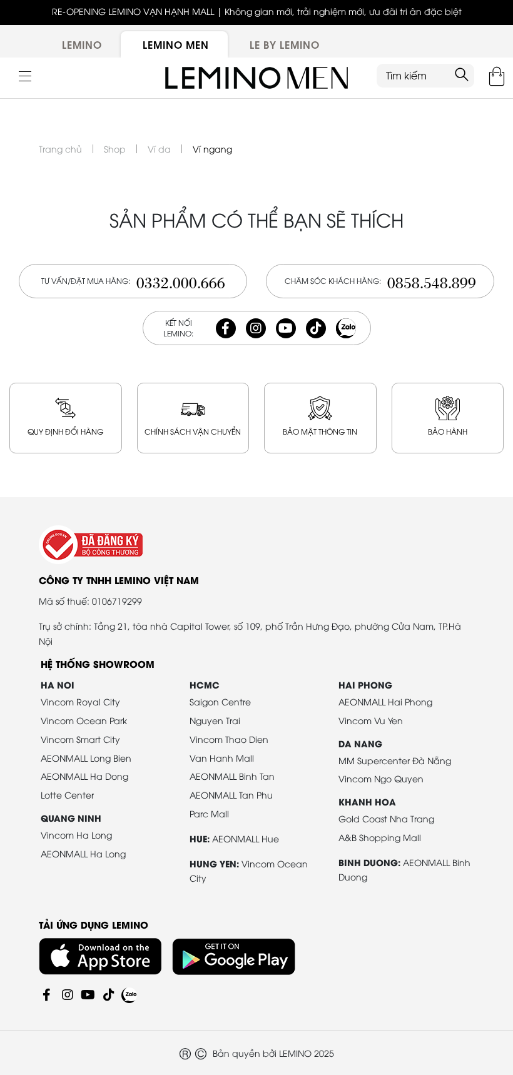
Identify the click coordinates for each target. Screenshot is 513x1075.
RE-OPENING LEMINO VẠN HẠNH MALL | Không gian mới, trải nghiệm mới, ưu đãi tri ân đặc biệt (257, 11)
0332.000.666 (180, 281)
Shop (115, 148)
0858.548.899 (431, 281)
